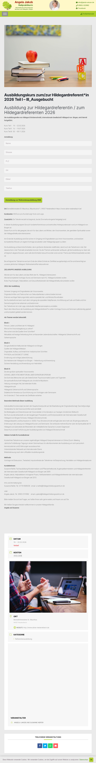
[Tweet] (45, 745)
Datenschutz (83, 760)
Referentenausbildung (23, 639)
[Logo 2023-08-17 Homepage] (17, 5)
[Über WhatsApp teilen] (50, 745)
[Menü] (5, 14)
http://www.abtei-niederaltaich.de (36, 628)
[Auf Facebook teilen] (39, 745)
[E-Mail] (55, 745)
